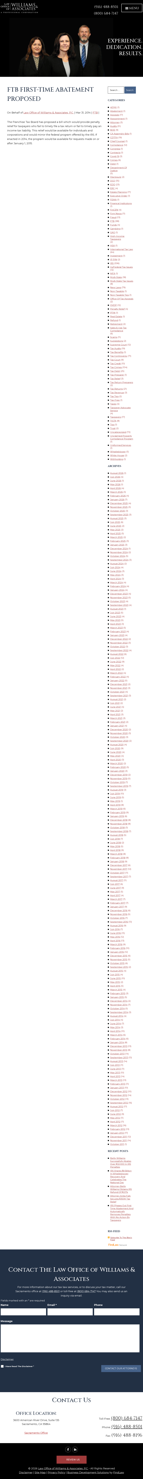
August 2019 (116, 790)
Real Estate (116, 316)
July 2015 (115, 974)
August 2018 (116, 835)
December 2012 (118, 1091)
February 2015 (117, 993)
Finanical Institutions (121, 203)
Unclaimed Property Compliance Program (121, 437)
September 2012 (119, 1102)
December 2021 (118, 684)
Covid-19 (114, 156)
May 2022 (115, 665)
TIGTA (113, 420)
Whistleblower (118, 451)
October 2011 (117, 1144)
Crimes (114, 160)
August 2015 (116, 970)
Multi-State (116, 277)
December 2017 (118, 865)
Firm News (116, 213)
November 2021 (118, 688)
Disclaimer (7, 1359)
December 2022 (119, 639)
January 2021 (117, 725)
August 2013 (116, 1061)
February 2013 (117, 1084)
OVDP (113, 305)
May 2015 (115, 982)
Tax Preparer (117, 375)
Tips (112, 424)
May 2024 (115, 575)
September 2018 (119, 831)
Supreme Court (118, 344)
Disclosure (115, 177)
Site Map (40, 1472)
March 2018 (116, 854)
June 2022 (115, 661)
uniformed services (120, 445)
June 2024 (115, 571)
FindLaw (118, 1472)
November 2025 (119, 507)
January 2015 (117, 997)
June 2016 (115, 933)
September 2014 (119, 1012)
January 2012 (117, 1133)
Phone (98, 1305)
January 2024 (117, 590)
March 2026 (116, 492)
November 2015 (118, 959)
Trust (112, 428)
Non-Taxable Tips (119, 295)
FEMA (113, 199)
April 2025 (115, 533)
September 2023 (119, 605)
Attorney (115, 122)
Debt (113, 164)
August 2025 (116, 518)
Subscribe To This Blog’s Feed (121, 1238)
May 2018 (115, 846)
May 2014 (115, 1027)
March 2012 (116, 1125)
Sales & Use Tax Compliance (118, 329)
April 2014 (115, 1031)
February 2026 (118, 495)
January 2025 (117, 544)
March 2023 (116, 627)
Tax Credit (115, 363)
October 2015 (117, 963)
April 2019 (115, 805)
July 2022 (115, 658)
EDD (112, 184)
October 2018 (117, 827)
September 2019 (119, 786)
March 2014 (116, 1035)
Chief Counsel (117, 141)
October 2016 (117, 918)
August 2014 (116, 1016)
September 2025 (119, 514)
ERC (112, 188)
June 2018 (115, 842)
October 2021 (117, 691)
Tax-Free (115, 400)
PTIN (112, 312)
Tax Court (115, 359)
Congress (115, 148)
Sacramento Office (36, 1432)
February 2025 (118, 541)
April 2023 (115, 624)
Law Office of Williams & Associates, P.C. (48, 112)
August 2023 (116, 609)
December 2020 (119, 729)
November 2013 (118, 1050)
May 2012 (115, 1118)
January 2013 (117, 1087)
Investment (116, 255)
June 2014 (115, 1023)
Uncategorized (118, 432)
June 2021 (115, 707)
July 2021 (115, 703)
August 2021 (116, 699)
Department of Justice (118, 169)
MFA (112, 273)
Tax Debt (115, 371)
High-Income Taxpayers (117, 237)
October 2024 (117, 556)
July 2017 (115, 884)
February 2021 (117, 722)
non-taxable (117, 291)
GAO (112, 232)
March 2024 (116, 582)
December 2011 (118, 1136)
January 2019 (117, 816)
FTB (95, 112)
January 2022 (117, 680)
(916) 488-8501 (106, 6)
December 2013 (118, 1046)
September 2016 (119, 921)
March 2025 (116, 537)
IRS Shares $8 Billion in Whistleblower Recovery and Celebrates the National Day (121, 1176)
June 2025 (115, 526)
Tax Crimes (116, 367)
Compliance (116, 145)
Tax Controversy (118, 356)
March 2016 (116, 944)
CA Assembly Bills (119, 133)
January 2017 (117, 906)
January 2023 (117, 635)
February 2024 (118, 586)
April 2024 (115, 578)
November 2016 (118, 914)
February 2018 (117, 857)
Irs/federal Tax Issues (121, 267)
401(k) (113, 107)
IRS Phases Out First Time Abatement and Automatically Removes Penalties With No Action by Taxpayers (121, 1213)
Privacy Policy (56, 1472)
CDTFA (114, 137)
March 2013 (116, 1080)
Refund (114, 320)
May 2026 (115, 484)
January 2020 (117, 771)
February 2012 (117, 1129)
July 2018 (115, 839)
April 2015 (115, 986)
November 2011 (118, 1140)
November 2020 (119, 733)
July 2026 (115, 477)
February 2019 (117, 812)
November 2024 (119, 552)
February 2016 (117, 948)
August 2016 (116, 925)
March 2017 (116, 899)
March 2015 (116, 989)
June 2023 (115, 616)
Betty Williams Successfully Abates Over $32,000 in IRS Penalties (120, 1162)
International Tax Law (121, 249)
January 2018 (117, 861)
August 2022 (116, 654)
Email (52, 1305)
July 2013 (115, 1065)
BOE (112, 130)
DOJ (112, 180)
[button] (132, 8)
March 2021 (116, 718)
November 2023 (119, 597)
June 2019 (115, 797)
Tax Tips (114, 396)
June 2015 (115, 978)
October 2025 (117, 511)
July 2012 (115, 1110)
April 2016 (115, 940)
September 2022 (119, 650)
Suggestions (116, 341)
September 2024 (119, 560)
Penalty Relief (117, 309)
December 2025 (119, 503)
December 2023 (119, 593)
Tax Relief (115, 378)
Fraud (113, 217)
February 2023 (118, 631)
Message (7, 1321)
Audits (113, 126)
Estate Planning (118, 192)
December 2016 (118, 910)
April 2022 (115, 669)
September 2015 (119, 967)
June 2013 (115, 1068)
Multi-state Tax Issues (121, 281)
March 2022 (116, 673)
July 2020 (115, 748)
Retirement (116, 324)
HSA (112, 245)
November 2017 (118, 869)
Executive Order (118, 196)
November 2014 (118, 1004)
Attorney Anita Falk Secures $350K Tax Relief (120, 1199)
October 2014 (117, 1008)
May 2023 (115, 620)
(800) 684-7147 (106, 13)
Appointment (117, 118)
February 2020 (118, 767)
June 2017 (115, 888)
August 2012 (116, 1106)
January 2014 (117, 1042)
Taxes (113, 404)
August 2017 (116, 880)
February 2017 (117, 903)
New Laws (115, 287)
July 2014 (115, 1019)
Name (5, 1305)
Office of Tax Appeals (121, 298)
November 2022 (119, 642)
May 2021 (115, 710)
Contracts (115, 152)
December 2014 (118, 1001)
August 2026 (116, 473)
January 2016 (117, 952)
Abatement (116, 111)
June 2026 (115, 480)
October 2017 (117, 872)
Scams (113, 337)
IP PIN (113, 259)
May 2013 (115, 1072)
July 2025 (115, 522)
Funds (113, 225)
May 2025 (115, 529)
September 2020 (119, 741)
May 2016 (115, 937)
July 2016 (115, 929)
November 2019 (118, 778)
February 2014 (117, 1038)
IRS (112, 263)
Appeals (114, 115)
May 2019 (115, 801)
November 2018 (118, 823)
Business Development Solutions (88, 1472)
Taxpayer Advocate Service (120, 409)
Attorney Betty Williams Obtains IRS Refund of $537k (121, 1189)
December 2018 (118, 820)
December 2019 (118, 774)
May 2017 (115, 891)
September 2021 (119, 695)
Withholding (116, 459)
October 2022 (117, 646)
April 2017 (115, 895)
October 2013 (117, 1053)
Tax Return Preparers (121, 382)
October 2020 (117, 737)
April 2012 (115, 1121)
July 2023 (115, 612)
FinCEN (114, 209)
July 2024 (115, 567)
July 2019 (115, 793)
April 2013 (115, 1076)
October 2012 (117, 1099)
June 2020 (115, 752)
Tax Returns (116, 388)
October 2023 (117, 601)
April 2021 (115, 714)
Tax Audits (115, 348)
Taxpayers (115, 417)
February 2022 (118, 676)
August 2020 (117, 744)
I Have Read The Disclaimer (19, 1366)
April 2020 (115, 759)
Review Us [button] (73, 1459)
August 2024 (117, 563)
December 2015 (118, 955)
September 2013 (119, 1057)
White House (117, 455)
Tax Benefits (116, 352)
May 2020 (115, 756)
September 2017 (119, 876)
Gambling (115, 228)
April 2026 (115, 488)
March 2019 (116, 808)
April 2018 (115, 850)
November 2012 (118, 1095)
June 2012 (115, 1114)
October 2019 (117, 782)
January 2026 (117, 499)
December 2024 (119, 548)
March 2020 (116, 763)
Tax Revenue (117, 392)
